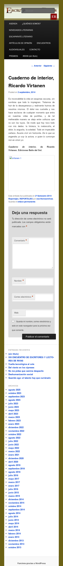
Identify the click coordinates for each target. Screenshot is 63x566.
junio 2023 (13, 406)
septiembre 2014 (16, 509)
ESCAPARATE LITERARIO (20, 36)
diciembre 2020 (16, 458)
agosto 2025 (14, 389)
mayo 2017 (13, 478)
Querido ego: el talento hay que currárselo (29, 377)
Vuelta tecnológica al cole (21, 364)
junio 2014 (13, 519)
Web (16, 312)
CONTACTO (34, 49)
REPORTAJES (26, 198)
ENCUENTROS (44, 43)
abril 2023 (13, 413)
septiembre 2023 (16, 396)
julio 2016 (13, 489)
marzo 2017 (14, 482)
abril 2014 (13, 526)
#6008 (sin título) (30, 55)
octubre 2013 (14, 547)
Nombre (19, 280)
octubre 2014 (14, 506)
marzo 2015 (14, 495)
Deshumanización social (20, 374)
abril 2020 (13, 461)
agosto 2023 (14, 399)
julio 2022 (13, 441)
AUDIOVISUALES (17, 49)
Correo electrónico (23, 296)
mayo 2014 (13, 523)
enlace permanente (26, 201)
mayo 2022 (13, 447)
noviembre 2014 (16, 502)
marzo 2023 (14, 417)
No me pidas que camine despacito (26, 370)
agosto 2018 (14, 471)
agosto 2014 (14, 513)
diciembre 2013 (16, 540)
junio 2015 (13, 492)
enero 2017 (13, 485)
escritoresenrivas (45, 198)
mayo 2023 (13, 410)
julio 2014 (13, 516)
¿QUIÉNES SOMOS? (31, 23)
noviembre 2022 (16, 430)
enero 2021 (13, 454)
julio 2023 (13, 403)
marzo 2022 (14, 451)
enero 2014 (13, 536)
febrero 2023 (14, 420)
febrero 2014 (14, 533)
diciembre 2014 (16, 499)
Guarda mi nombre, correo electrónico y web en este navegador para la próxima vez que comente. (31, 325)
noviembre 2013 (16, 543)
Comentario (20, 240)
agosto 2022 (14, 437)
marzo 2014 (14, 530)
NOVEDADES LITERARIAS (21, 30)
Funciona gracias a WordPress (31, 563)
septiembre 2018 (16, 468)
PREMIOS (13, 55)
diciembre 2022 (16, 427)
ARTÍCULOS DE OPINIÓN (20, 43)
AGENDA (13, 23)
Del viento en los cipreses (21, 367)
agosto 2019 (14, 465)
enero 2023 (13, 423)
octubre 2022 (14, 434)
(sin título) (13, 353)
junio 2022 (13, 444)
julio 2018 (13, 475)
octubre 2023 (14, 393)
